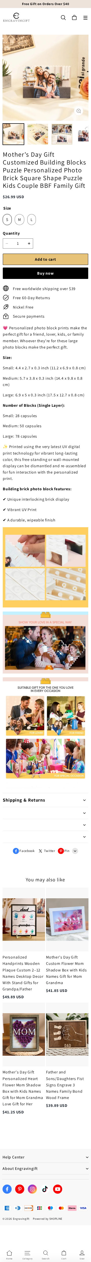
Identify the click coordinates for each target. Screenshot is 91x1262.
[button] (85, 18)
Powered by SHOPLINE (47, 1218)
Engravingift (21, 1218)
